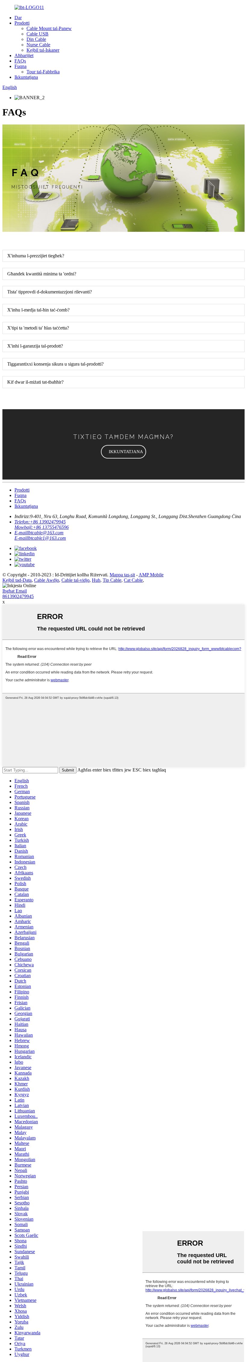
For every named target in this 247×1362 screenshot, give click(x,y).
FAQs (20, 60)
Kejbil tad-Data (17, 580)
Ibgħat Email (14, 591)
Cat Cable (133, 580)
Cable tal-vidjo (75, 580)
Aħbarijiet (23, 55)
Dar (18, 17)
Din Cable (36, 39)
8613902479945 (18, 596)
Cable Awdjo (46, 580)
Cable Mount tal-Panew (49, 28)
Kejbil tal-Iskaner (43, 50)
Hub (96, 580)
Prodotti (22, 23)
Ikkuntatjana (26, 77)
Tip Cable (112, 580)
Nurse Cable (38, 44)
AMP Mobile (151, 574)
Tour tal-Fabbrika (43, 71)
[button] (123, 452)
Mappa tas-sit (122, 574)
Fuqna (20, 66)
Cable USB (37, 33)
